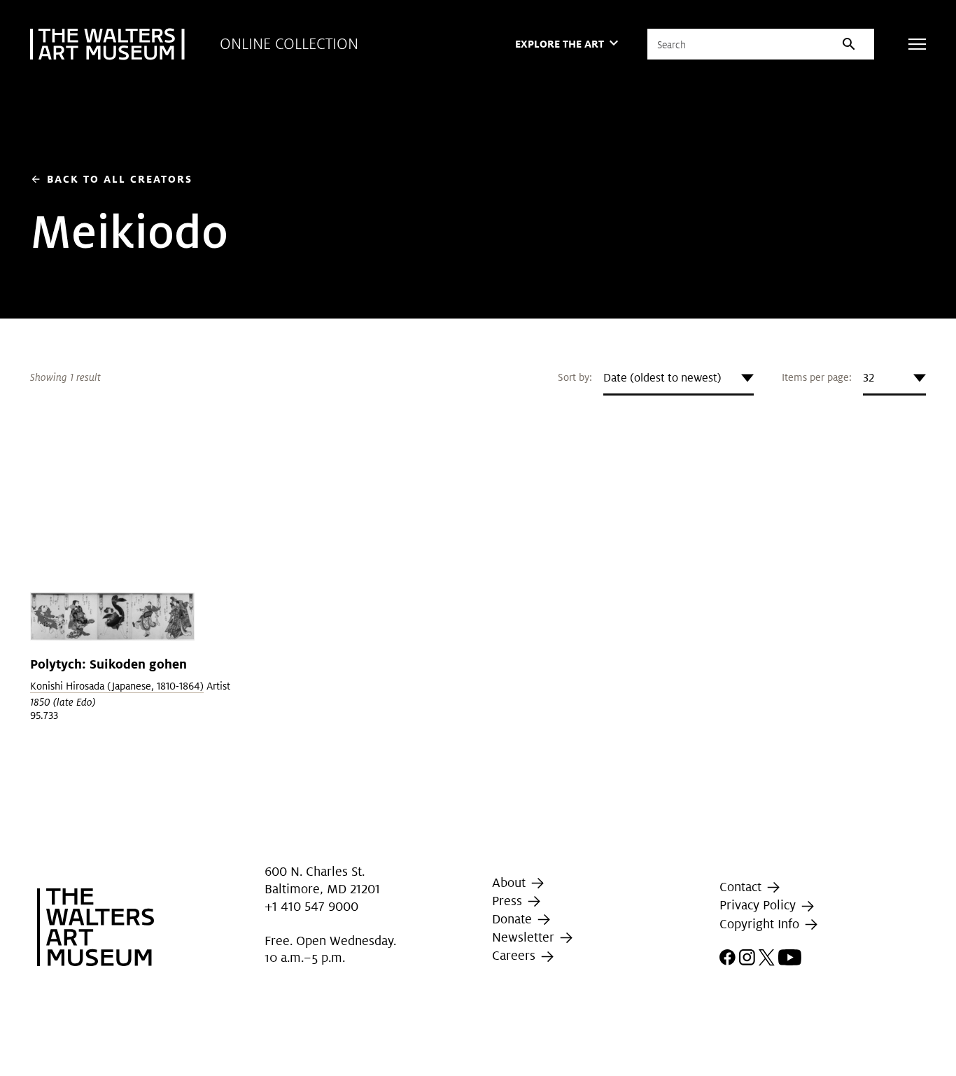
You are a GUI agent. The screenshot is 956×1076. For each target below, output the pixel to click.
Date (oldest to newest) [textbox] (662, 377)
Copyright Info (761, 924)
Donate (513, 919)
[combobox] (678, 378)
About (510, 882)
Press (509, 901)
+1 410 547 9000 (311, 907)
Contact (742, 887)
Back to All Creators (111, 179)
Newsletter (525, 937)
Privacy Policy (759, 905)
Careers (515, 955)
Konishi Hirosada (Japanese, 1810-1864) (117, 686)
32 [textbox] (868, 377)
